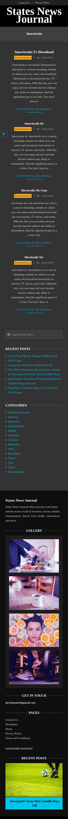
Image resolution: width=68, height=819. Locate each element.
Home (8, 728)
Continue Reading (34, 109)
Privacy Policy (13, 733)
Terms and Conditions (17, 738)
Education (14, 421)
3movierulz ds (34, 123)
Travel (11, 467)
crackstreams (12, 748)
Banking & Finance (19, 412)
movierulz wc (34, 257)
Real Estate (14, 453)
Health (12, 430)
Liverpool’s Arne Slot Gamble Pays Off (30, 365)
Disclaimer (11, 724)
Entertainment (23, 57)
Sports (11, 458)
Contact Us (11, 719)
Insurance (13, 435)
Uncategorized (16, 471)
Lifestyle (13, 439)
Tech (11, 462)
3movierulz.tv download (34, 52)
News (11, 448)
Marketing (14, 444)
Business (13, 417)
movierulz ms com (34, 190)
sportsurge (27, 748)
